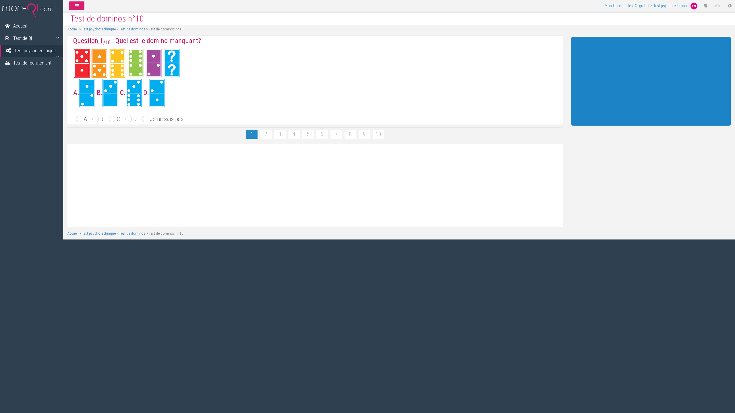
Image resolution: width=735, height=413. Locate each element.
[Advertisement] (241, 185)
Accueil (72, 29)
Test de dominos (132, 29)
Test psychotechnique (99, 29)
